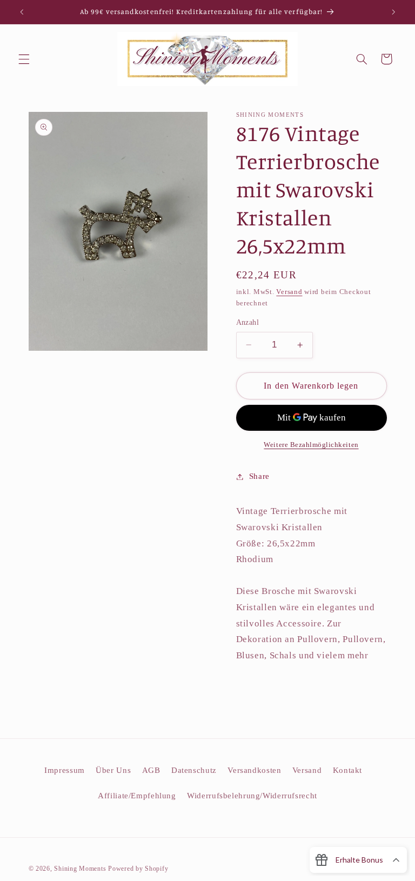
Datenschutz (194, 770)
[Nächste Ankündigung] (393, 12)
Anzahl (247, 322)
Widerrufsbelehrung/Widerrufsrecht (252, 795)
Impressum (64, 770)
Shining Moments (81, 868)
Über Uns (113, 770)
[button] (23, 58)
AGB (151, 770)
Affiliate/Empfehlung (137, 795)
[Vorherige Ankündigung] (22, 12)
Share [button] (259, 476)
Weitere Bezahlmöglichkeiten (311, 445)
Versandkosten (254, 770)
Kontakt (347, 770)
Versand (289, 292)
